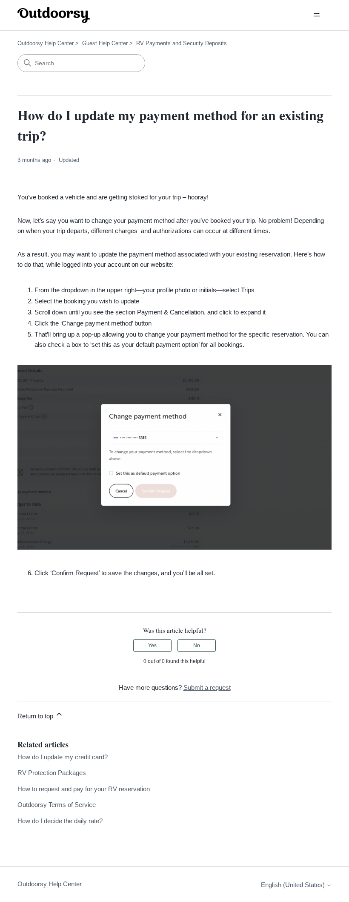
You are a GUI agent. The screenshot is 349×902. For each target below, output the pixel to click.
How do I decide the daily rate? (60, 820)
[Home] (53, 15)
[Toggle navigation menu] (316, 15)
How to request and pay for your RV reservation (83, 788)
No (196, 645)
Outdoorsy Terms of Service (56, 804)
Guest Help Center (105, 43)
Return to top (36, 716)
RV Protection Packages (51, 772)
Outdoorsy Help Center (45, 43)
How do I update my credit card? (62, 757)
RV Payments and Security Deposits (181, 43)
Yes (152, 645)
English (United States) (293, 884)
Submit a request (207, 687)
